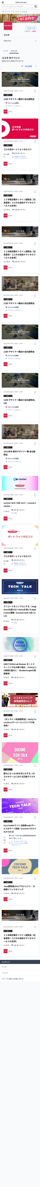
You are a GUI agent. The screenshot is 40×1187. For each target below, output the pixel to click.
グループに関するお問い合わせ (12, 979)
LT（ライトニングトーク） (19, 841)
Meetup (16, 156)
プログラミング (16, 845)
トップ (4, 967)
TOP (3, 12)
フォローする (31, 28)
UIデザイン (23, 156)
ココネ (17, 12)
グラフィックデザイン (14, 106)
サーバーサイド (16, 843)
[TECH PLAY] (21, 2)
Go (22, 843)
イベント (5, 973)
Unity (15, 513)
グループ (9, 12)
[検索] (36, 6)
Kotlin (26, 843)
